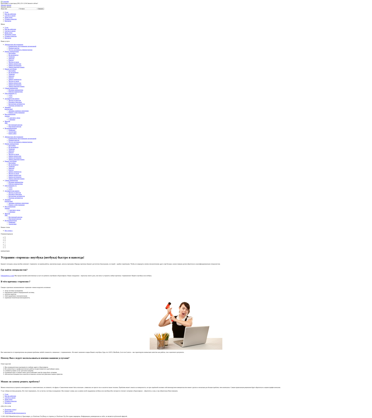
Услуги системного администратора (20, 50)
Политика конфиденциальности (15, 413)
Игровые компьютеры (16, 90)
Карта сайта (12, 133)
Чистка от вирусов (15, 100)
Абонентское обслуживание (14, 44)
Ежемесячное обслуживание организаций (22, 46)
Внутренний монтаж (15, 125)
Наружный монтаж (15, 126)
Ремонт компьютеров (12, 51)
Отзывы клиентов (11, 19)
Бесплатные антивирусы (17, 104)
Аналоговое (12, 132)
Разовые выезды (14, 48)
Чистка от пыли (14, 62)
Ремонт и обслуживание (17, 112)
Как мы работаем (10, 14)
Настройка (12, 53)
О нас (6, 12)
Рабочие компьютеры (16, 91)
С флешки (12, 119)
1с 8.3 (10, 97)
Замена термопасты (15, 79)
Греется (11, 60)
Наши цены (8, 17)
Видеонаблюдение (11, 128)
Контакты (8, 21)
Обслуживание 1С (11, 93)
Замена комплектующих (17, 67)
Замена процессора (15, 64)
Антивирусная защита (12, 98)
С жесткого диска (14, 118)
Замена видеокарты (15, 65)
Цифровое (12, 130)
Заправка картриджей (9, 108)
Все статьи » (9, 230)
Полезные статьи (10, 34)
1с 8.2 (10, 95)
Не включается (13, 55)
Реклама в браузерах (15, 102)
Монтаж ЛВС (7, 122)
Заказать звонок (6, 5)
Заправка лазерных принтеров (19, 111)
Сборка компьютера (11, 88)
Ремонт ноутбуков (11, 69)
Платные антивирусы (16, 105)
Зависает (11, 58)
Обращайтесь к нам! (7, 276)
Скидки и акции (10, 15)
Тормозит (12, 57)
